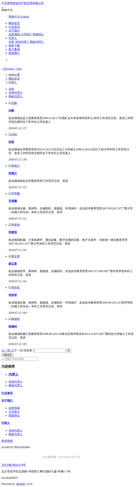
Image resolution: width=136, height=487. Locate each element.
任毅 (11, 110)
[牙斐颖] (14, 193)
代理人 (12, 38)
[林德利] (14, 318)
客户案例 (14, 49)
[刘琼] (12, 134)
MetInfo (20, 483)
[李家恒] (14, 224)
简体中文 (14, 16)
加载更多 (7, 355)
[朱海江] (14, 165)
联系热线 (7, 440)
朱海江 (12, 173)
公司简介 (26, 34)
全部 (11, 41)
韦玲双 (12, 294)
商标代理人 (37, 41)
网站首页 (14, 23)
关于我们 (14, 30)
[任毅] (12, 103)
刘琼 (11, 141)
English (25, 16)
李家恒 (12, 232)
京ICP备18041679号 (13, 464)
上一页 (5, 350)
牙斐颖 (12, 200)
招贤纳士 (38, 34)
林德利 (12, 326)
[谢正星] (14, 256)
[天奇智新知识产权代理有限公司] (68, 3)
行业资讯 (14, 26)
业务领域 (14, 34)
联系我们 (14, 53)
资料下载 (14, 45)
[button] (7, 68)
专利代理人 (22, 41)
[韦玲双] (14, 287)
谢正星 (12, 263)
